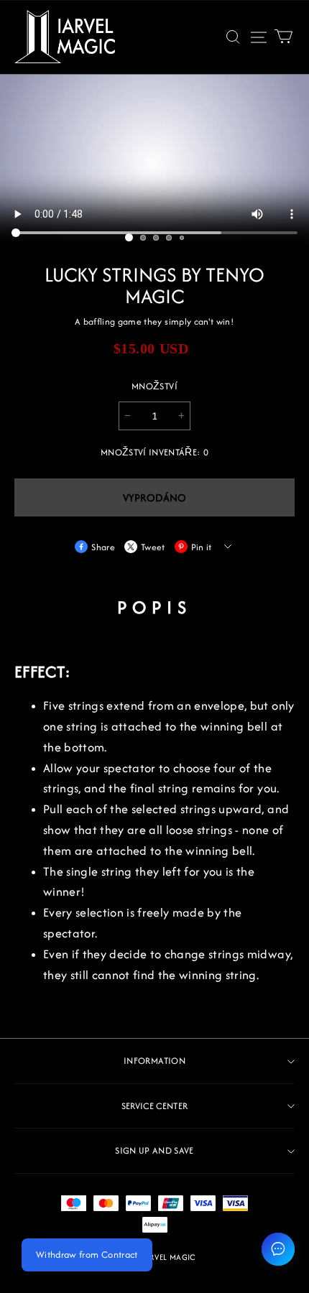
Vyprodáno (154, 497)
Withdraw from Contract (87, 1254)
